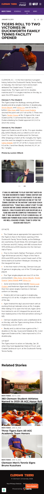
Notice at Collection (30, 483)
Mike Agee (11, 110)
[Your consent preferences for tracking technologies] (4, 490)
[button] (24, 186)
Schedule (30, 4)
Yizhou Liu (21, 108)
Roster (27, 11)
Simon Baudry (7, 108)
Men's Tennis (6, 396)
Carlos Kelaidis (7, 143)
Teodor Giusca (12, 115)
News (35, 11)
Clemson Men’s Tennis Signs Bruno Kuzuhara (18, 464)
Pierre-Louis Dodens (28, 110)
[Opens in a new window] (35, 4)
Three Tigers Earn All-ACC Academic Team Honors (17, 432)
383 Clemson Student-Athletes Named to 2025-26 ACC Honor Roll (22, 400)
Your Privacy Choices (14, 483)
